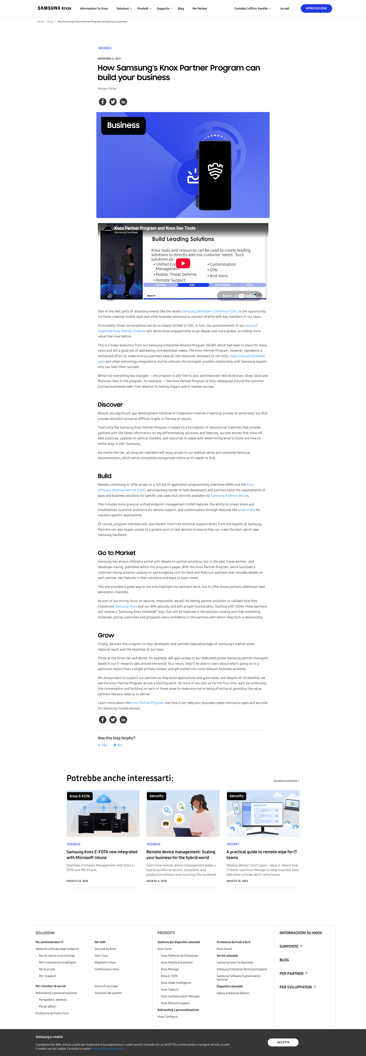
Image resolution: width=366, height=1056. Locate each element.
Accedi (284, 8)
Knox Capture (169, 989)
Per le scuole (47, 969)
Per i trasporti (47, 976)
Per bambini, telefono (53, 1000)
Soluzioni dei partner (108, 993)
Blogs (50, 21)
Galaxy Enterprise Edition (233, 993)
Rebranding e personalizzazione (56, 993)
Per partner (200, 8)
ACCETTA (283, 1042)
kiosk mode (246, 510)
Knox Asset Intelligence (176, 983)
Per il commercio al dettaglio (57, 962)
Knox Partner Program (147, 703)
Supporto (289, 946)
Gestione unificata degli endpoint (57, 949)
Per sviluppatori (296, 987)
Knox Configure (168, 1017)
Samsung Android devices (230, 496)
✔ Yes (102, 745)
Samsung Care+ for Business (235, 962)
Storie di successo (106, 986)
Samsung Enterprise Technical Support (242, 969)
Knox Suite (165, 949)
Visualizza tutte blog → (286, 780)
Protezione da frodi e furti (52, 1013)
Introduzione (316, 8)
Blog (181, 8)
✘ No (117, 745)
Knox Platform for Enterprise (179, 955)
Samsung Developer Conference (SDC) (210, 311)
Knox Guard (224, 949)
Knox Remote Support (175, 1003)
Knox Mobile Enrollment (177, 962)
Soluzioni (45, 933)
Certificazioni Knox (107, 969)
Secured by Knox (105, 949)
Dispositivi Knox (105, 962)
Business (105, 48)
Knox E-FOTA (169, 976)
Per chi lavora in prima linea (57, 955)
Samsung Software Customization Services (239, 977)
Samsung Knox (126, 606)
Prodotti (166, 933)
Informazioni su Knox (94, 8)
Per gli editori (47, 1006)
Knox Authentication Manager (180, 996)
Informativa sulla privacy (108, 1048)
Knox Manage (170, 969)
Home (40, 21)
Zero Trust (101, 955)
